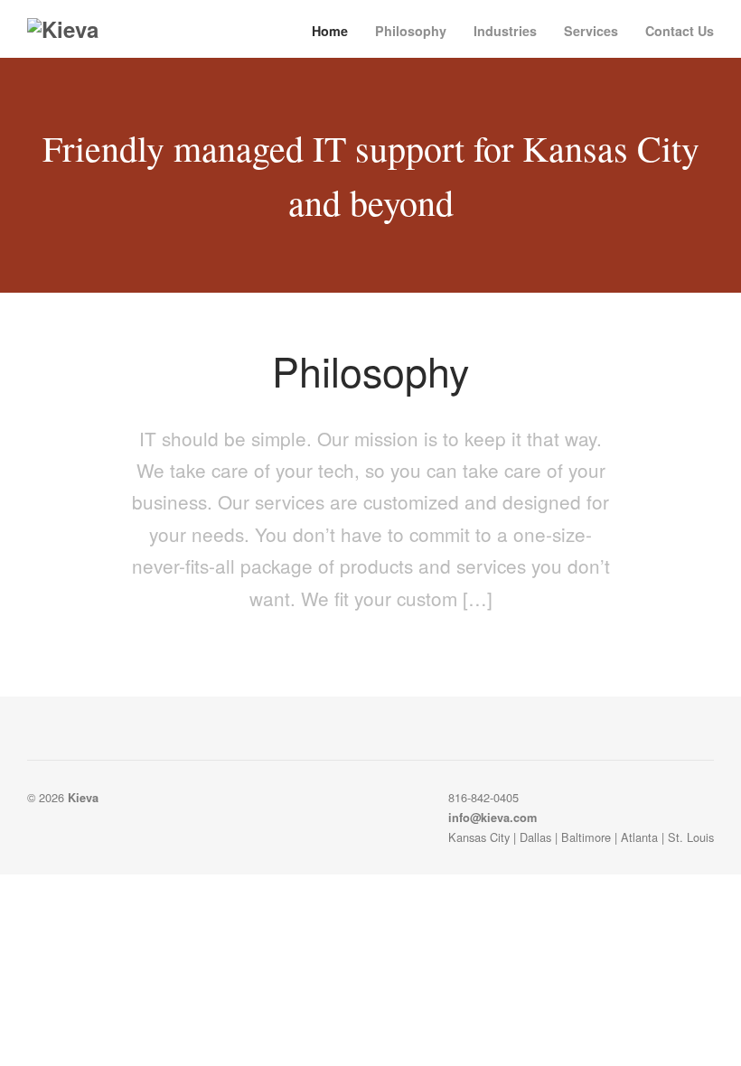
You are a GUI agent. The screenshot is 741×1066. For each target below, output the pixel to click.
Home (330, 31)
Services (591, 31)
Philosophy (410, 31)
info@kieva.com (492, 817)
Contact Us (679, 31)
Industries (505, 31)
